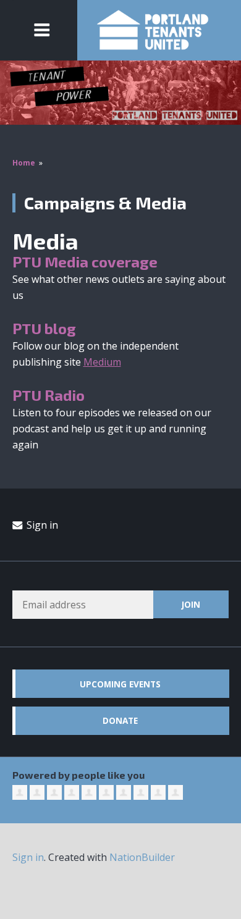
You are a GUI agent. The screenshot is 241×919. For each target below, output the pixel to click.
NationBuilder (142, 857)
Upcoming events (120, 684)
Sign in (41, 525)
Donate (120, 720)
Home (23, 162)
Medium (102, 362)
